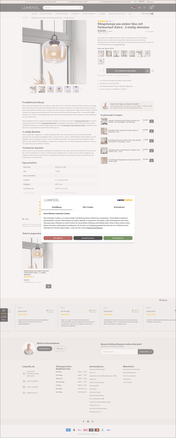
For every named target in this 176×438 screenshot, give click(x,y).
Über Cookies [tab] (88, 207)
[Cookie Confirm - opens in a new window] (124, 200)
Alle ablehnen (58, 238)
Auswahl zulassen (88, 238)
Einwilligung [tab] (57, 207)
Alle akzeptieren (118, 238)
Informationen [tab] (119, 207)
